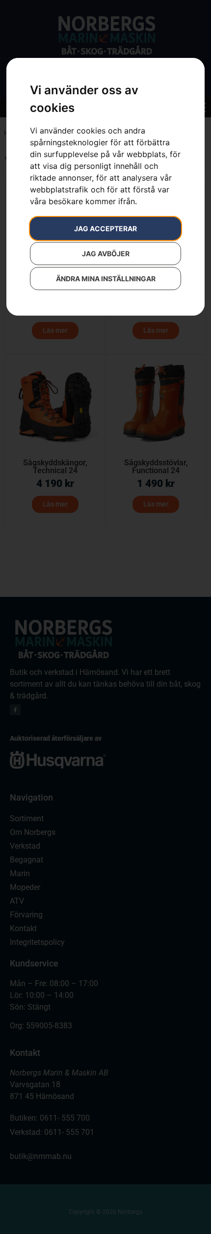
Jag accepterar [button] (105, 228)
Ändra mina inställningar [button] (106, 278)
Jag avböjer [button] (106, 253)
